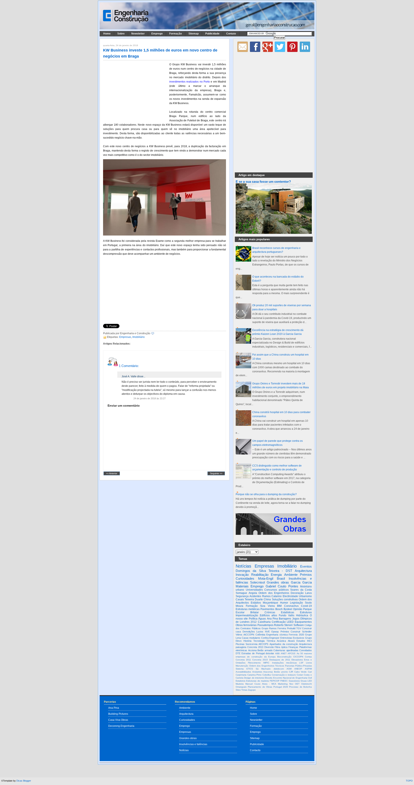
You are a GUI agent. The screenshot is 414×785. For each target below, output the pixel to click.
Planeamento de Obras (260, 687)
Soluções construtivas (285, 599)
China (267, 599)
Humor (284, 602)
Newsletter (138, 33)
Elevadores (297, 660)
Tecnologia (259, 641)
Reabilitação (259, 574)
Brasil (281, 578)
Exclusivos (298, 638)
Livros (309, 663)
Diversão (269, 647)
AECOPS (263, 644)
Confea (265, 638)
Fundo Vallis (286, 615)
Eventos (306, 566)
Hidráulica (302, 615)
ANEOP (298, 669)
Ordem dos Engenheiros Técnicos (266, 666)
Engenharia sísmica (276, 634)
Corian (300, 675)
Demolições (249, 631)
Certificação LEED (283, 621)
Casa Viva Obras (118, 719)
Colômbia (260, 634)
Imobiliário (138, 337)
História (247, 641)
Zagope (252, 690)
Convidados (305, 650)
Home (107, 33)
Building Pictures (118, 713)
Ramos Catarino (272, 596)
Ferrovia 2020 (296, 634)
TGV (298, 628)
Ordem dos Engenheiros (274, 593)
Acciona (252, 650)
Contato (231, 33)
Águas (262, 618)
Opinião (297, 609)
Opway (275, 631)
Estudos (300, 641)
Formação (175, 33)
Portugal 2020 (280, 687)
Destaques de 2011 (279, 660)
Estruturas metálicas (248, 609)
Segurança (242, 596)
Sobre (121, 33)
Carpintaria (241, 675)
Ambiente (291, 574)
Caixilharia (264, 621)
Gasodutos (294, 681)
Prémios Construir (291, 631)
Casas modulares (251, 638)
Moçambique (270, 602)
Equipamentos (303, 621)
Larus (308, 593)
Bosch (279, 609)
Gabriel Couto (276, 586)
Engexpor (274, 638)
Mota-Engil (265, 578)
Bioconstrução (284, 656)
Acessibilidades (243, 672)
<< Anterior (111, 473)
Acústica (281, 641)
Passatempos (265, 625)
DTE (238, 653)
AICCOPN (248, 634)
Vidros (239, 634)
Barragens (285, 618)
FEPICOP (274, 681)
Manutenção (242, 666)
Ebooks (268, 678)
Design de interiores (254, 678)
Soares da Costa (301, 589)
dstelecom (279, 669)
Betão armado (265, 650)
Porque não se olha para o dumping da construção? (266, 494)
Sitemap (193, 33)
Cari (310, 672)
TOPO (409, 780)
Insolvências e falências (193, 744)
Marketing (283, 684)
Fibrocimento (254, 663)
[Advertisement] (135, 91)
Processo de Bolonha (300, 687)
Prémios (306, 574)
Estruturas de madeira (257, 681)
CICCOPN (298, 656)
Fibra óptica (281, 647)
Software (298, 625)
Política (253, 618)
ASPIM (308, 669)
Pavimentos (267, 609)
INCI (309, 641)
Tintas (244, 690)
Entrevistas (286, 638)
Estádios (256, 602)
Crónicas (270, 612)
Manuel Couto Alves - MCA (260, 684)
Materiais (242, 586)
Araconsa (268, 672)
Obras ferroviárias (246, 625)
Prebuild (291, 628)
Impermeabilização (247, 615)
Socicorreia (251, 644)
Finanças (293, 647)
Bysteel (288, 609)
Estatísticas (287, 612)
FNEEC (284, 681)
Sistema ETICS (244, 669)
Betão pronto (281, 672)
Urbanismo (305, 596)
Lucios (259, 631)
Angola (253, 593)
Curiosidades (245, 578)
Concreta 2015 (260, 660)
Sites (238, 690)
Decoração (297, 593)
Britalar (254, 612)
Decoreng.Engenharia (121, 725)
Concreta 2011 (243, 660)
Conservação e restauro (284, 675)
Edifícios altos (268, 615)
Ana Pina (272, 618)
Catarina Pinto (254, 675)
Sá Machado (263, 669)
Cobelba (266, 675)
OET (297, 684)
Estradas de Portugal (253, 653)
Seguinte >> (216, 473)
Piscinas (240, 644)
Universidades (254, 589)
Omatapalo (241, 687)
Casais (240, 599)
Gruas (304, 681)
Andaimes (257, 672)
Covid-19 (306, 605)
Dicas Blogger (23, 780)
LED (309, 681)
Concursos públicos (276, 589)
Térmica (271, 641)
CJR (291, 672)
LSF (301, 663)
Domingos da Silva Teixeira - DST (264, 571)
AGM (289, 669)
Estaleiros (240, 681)
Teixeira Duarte (254, 599)
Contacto (255, 750)
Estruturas (306, 612)
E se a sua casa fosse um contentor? (263, 181)
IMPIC (266, 663)
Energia (276, 574)
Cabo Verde (300, 672)
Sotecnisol (257, 582)
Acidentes (255, 596)
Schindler (307, 631)
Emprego (157, 33)
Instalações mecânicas (284, 663)
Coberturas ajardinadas (285, 650)
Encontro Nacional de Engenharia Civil (292, 678)
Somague (241, 593)
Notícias (243, 566)
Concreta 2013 (255, 647)
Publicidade (212, 33)
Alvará (291, 641)
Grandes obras (278, 582)
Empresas (125, 337)
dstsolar (270, 653)
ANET (284, 653)
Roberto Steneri (283, 625)
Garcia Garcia (301, 582)
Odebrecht (306, 684)
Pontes (293, 586)
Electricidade (290, 596)
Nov (291, 684)
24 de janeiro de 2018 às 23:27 (149, 398)
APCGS (291, 653)
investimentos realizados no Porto (189, 81)
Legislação (296, 602)
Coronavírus (291, 605)
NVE (267, 631)
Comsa (308, 656)
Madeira (240, 684)
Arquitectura (303, 571)
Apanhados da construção (284, 644)
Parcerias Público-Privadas (298, 666)
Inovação (242, 574)
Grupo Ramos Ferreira (274, 628)
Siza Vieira (267, 605)
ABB (277, 653)
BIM (279, 605)
